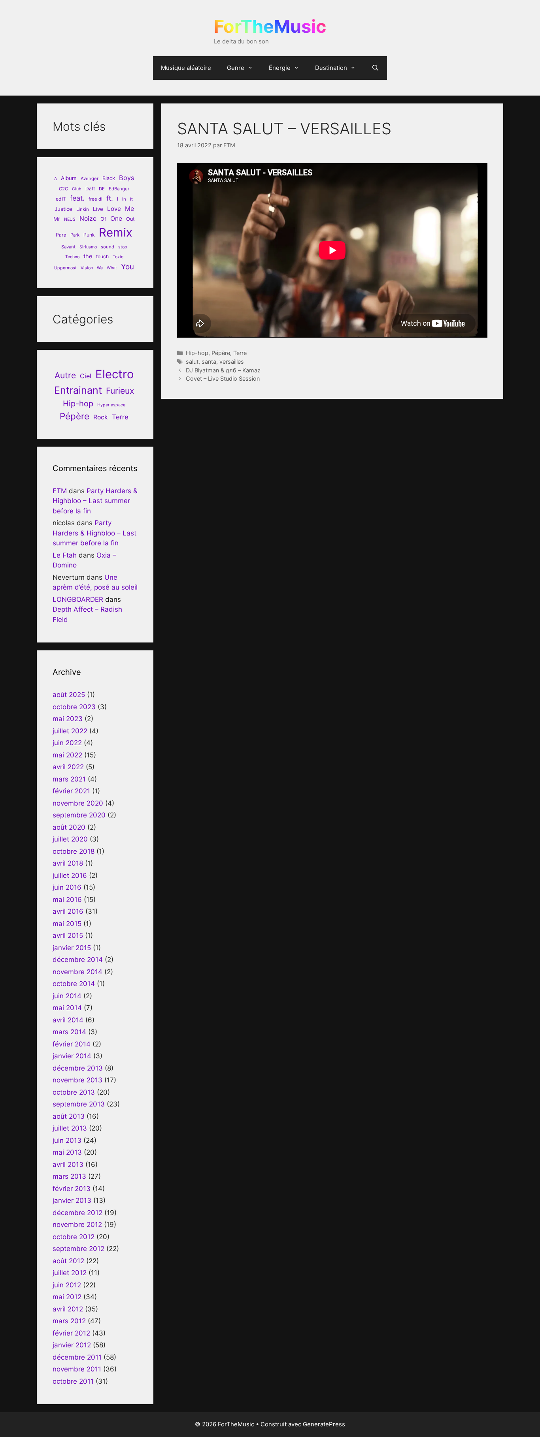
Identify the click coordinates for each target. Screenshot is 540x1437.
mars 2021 (69, 779)
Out (130, 219)
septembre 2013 (79, 1104)
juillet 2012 (70, 1273)
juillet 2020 (70, 839)
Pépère (220, 352)
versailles (231, 361)
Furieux (120, 391)
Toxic (118, 256)
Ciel (85, 376)
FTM (60, 491)
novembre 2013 (77, 1080)
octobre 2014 (74, 984)
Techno (72, 256)
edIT (61, 199)
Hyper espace (111, 405)
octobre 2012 (73, 1237)
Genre (235, 67)
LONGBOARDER (78, 599)
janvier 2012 (72, 1345)
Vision (87, 267)
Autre (65, 375)
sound (107, 247)
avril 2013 (68, 1164)
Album (69, 178)
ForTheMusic (270, 26)
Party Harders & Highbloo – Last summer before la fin (95, 501)
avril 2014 (68, 1020)
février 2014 (72, 1044)
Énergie (280, 67)
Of (103, 219)
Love (114, 208)
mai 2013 (67, 1152)
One (116, 218)
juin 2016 (67, 887)
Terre (240, 352)
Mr (56, 219)
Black (108, 178)
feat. (77, 198)
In (124, 199)
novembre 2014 (77, 972)
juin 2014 (67, 996)
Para (61, 235)
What (112, 267)
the (87, 256)
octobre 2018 (73, 851)
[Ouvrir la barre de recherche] (375, 68)
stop (122, 247)
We (100, 267)
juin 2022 (67, 743)
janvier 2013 (72, 1200)
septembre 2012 (78, 1249)
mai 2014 (67, 1008)
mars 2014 (69, 1032)
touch (102, 256)
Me (129, 208)
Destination (331, 67)
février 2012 (71, 1333)
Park (74, 235)
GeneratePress (324, 1424)
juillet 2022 (70, 731)
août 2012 (68, 1261)
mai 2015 (67, 924)
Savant (68, 247)
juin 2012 (67, 1285)
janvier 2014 (72, 1056)
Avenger (89, 178)
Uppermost (65, 267)
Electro (114, 374)
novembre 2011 (77, 1369)
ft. (109, 198)
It (131, 199)
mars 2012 (69, 1321)
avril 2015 (68, 935)
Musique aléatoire (186, 67)
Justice (63, 209)
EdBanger (119, 189)
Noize (87, 218)
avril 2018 (68, 863)
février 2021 (71, 791)
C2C (63, 189)
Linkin (82, 209)
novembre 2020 (78, 803)
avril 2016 (68, 911)
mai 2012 (67, 1297)
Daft (90, 189)
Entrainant (78, 390)
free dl (95, 199)
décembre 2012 (77, 1213)
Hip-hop (197, 352)
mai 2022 (67, 755)
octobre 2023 (74, 707)
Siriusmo (88, 247)
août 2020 (69, 827)
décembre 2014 (78, 960)
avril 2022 (68, 767)
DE (102, 189)
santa (209, 361)
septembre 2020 (79, 815)
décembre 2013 (78, 1068)
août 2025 (69, 695)
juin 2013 (67, 1140)
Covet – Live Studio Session (223, 378)
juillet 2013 (70, 1128)
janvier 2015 (72, 948)
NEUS (70, 219)
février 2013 (72, 1189)
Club (76, 189)
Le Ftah (65, 555)
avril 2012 (68, 1309)
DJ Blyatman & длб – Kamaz (223, 370)
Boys (126, 178)
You (127, 266)
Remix (115, 232)
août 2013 (69, 1116)
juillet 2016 (70, 875)
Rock (100, 417)
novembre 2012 (77, 1224)
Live (98, 209)
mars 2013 (69, 1176)
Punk (89, 235)
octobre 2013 (74, 1092)
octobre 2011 (73, 1381)
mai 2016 (67, 900)
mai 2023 (68, 719)
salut (192, 361)
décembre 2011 (77, 1357)
